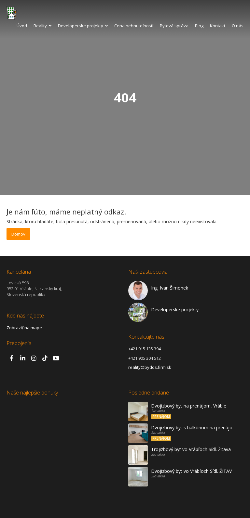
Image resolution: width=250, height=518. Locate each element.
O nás (237, 26)
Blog (199, 26)
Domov (18, 234)
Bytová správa (174, 26)
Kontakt (217, 26)
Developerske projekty (80, 26)
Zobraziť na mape (24, 327)
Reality (40, 26)
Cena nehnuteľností (133, 26)
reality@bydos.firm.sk (149, 367)
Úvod (22, 26)
